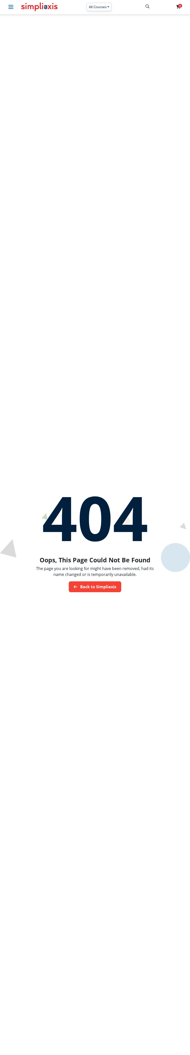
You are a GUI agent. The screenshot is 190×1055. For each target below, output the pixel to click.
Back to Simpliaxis (97, 586)
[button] (178, 7)
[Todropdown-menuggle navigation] (12, 6)
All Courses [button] (98, 7)
